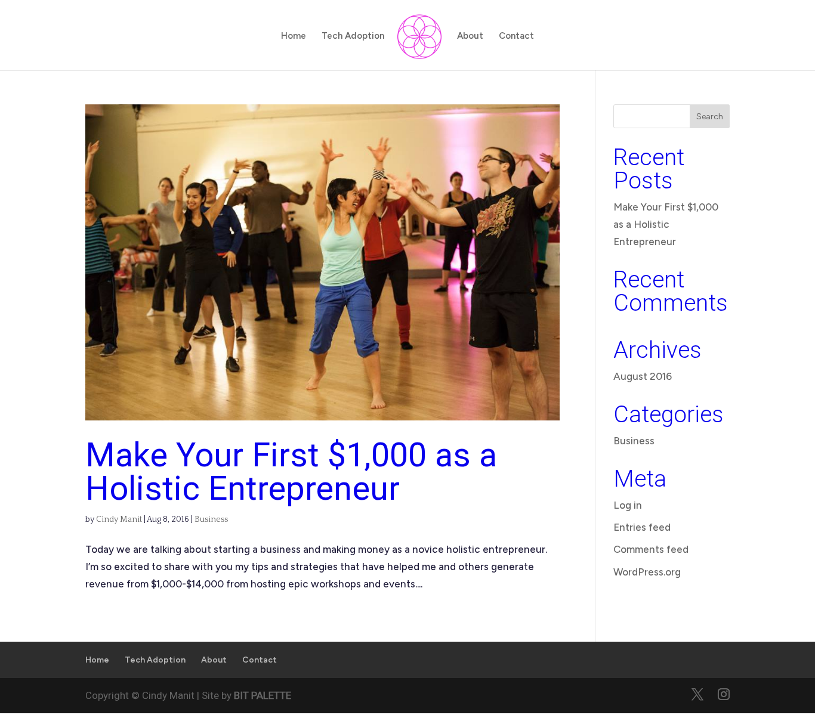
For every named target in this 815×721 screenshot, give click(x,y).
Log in (627, 505)
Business (211, 519)
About (470, 36)
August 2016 (642, 376)
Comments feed (651, 549)
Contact (516, 36)
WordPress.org (647, 572)
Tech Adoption (353, 36)
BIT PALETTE (262, 695)
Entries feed (642, 527)
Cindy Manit (119, 519)
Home (293, 36)
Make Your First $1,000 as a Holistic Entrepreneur (291, 471)
